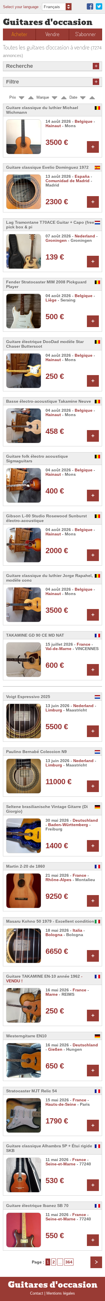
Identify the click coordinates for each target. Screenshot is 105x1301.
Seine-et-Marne (61, 1164)
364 (68, 1262)
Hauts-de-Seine (61, 1104)
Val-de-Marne (58, 649)
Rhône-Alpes (58, 880)
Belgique (83, 121)
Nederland (85, 236)
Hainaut (53, 126)
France (83, 644)
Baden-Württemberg (68, 825)
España (82, 176)
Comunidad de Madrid (68, 181)
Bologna (54, 935)
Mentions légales (60, 1293)
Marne (52, 994)
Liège (51, 300)
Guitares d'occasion (47, 22)
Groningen (56, 240)
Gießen (55, 1049)
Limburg (54, 710)
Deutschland (85, 820)
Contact (36, 1293)
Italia (77, 930)
